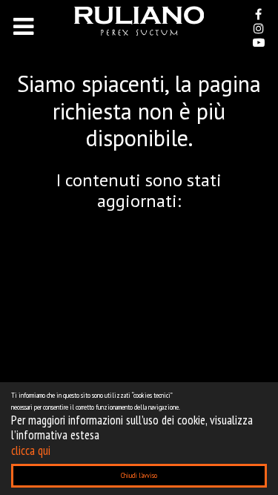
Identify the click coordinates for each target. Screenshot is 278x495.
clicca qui (30, 450)
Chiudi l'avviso (139, 475)
